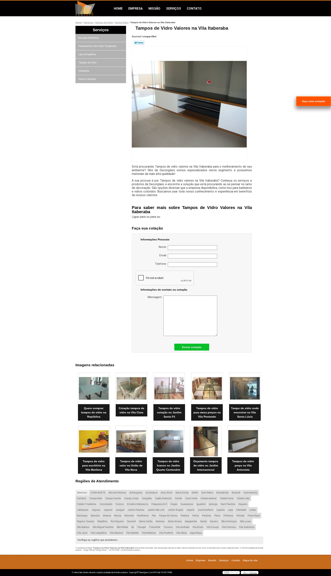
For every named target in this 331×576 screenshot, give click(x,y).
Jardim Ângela (175, 510)
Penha (195, 515)
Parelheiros (143, 515)
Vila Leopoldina (99, 533)
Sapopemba (191, 521)
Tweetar (139, 42)
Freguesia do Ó (159, 504)
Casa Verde (191, 498)
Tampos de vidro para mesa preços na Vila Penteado (207, 412)
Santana (160, 521)
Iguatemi (201, 504)
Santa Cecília (145, 521)
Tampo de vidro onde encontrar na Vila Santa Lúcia (245, 412)
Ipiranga (213, 504)
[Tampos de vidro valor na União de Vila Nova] (131, 441)
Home (118, 8)
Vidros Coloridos (87, 79)
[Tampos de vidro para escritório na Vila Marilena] (94, 441)
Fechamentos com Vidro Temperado (97, 46)
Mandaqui (82, 515)
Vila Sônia (181, 533)
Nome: (163, 246)
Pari (154, 515)
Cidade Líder (243, 498)
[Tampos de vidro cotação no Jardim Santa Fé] (169, 388)
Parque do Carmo (168, 515)
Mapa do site (250, 560)
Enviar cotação (192, 347)
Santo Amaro (175, 521)
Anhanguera (135, 492)
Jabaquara (82, 510)
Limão (252, 510)
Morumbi (129, 515)
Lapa (230, 510)
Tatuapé (141, 527)
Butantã (236, 492)
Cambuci (81, 498)
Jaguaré (108, 510)
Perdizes (206, 515)
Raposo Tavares (85, 521)
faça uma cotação (313, 101)
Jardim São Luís (156, 510)
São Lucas (245, 521)
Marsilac (95, 515)
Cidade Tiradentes (86, 504)
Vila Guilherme (246, 527)
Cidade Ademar (209, 498)
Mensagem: (155, 297)
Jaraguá (120, 510)
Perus (217, 515)
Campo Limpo (131, 498)
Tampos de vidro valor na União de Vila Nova (131, 465)
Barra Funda (182, 492)
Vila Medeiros (149, 533)
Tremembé (154, 527)
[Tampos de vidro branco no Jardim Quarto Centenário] (168, 441)
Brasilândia (222, 492)
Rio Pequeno (117, 521)
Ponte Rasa (254, 515)
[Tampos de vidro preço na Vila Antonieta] (243, 441)
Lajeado (220, 510)
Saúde (203, 521)
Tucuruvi (168, 527)
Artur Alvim (166, 492)
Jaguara (96, 510)
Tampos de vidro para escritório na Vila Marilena (93, 465)
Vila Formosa (229, 527)
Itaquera (242, 504)
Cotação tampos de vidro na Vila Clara (131, 410)
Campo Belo (95, 498)
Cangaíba (147, 498)
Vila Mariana (116, 533)
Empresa (135, 8)
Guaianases (187, 504)
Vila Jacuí (82, 533)
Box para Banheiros (88, 38)
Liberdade (241, 510)
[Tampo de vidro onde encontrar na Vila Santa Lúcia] (245, 388)
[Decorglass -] (94, 8)
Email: (163, 255)
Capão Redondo (163, 498)
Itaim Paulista (228, 504)
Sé (132, 527)
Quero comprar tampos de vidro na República (93, 412)
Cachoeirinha (250, 492)
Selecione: (82, 492)
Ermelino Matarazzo (137, 504)
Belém (195, 492)
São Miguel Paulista (103, 527)
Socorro (214, 521)
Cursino (120, 504)
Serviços (173, 8)
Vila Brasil (198, 527)
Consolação (106, 504)
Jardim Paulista (136, 510)
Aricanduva (151, 492)
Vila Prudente (166, 533)
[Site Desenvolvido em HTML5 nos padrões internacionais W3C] (231, 572)
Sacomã (131, 521)
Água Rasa (196, 533)
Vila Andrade (182, 527)
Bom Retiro (207, 492)
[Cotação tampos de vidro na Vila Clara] (131, 388)
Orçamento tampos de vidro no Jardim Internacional (205, 465)
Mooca (117, 515)
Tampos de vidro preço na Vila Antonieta (243, 465)
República (102, 521)
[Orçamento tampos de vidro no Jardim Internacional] (206, 441)
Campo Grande (113, 498)
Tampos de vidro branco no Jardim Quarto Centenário (168, 465)
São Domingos (229, 521)
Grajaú (173, 504)
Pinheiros (228, 515)
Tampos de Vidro (87, 62)
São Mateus (83, 527)
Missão (154, 8)
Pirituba (240, 515)
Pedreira (185, 515)
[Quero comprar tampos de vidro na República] (94, 388)
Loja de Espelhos (87, 54)
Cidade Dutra (227, 498)
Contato (194, 8)
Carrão (178, 498)
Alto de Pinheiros (117, 492)
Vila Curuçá (212, 527)
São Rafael (122, 527)
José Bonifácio (205, 510)
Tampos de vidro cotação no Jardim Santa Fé (169, 412)
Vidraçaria (83, 71)
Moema (107, 515)
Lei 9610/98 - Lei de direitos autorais (124, 550)
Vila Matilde (132, 533)
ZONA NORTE (98, 492)
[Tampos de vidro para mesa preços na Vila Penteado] (207, 388)
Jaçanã (190, 510)
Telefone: (161, 263)
